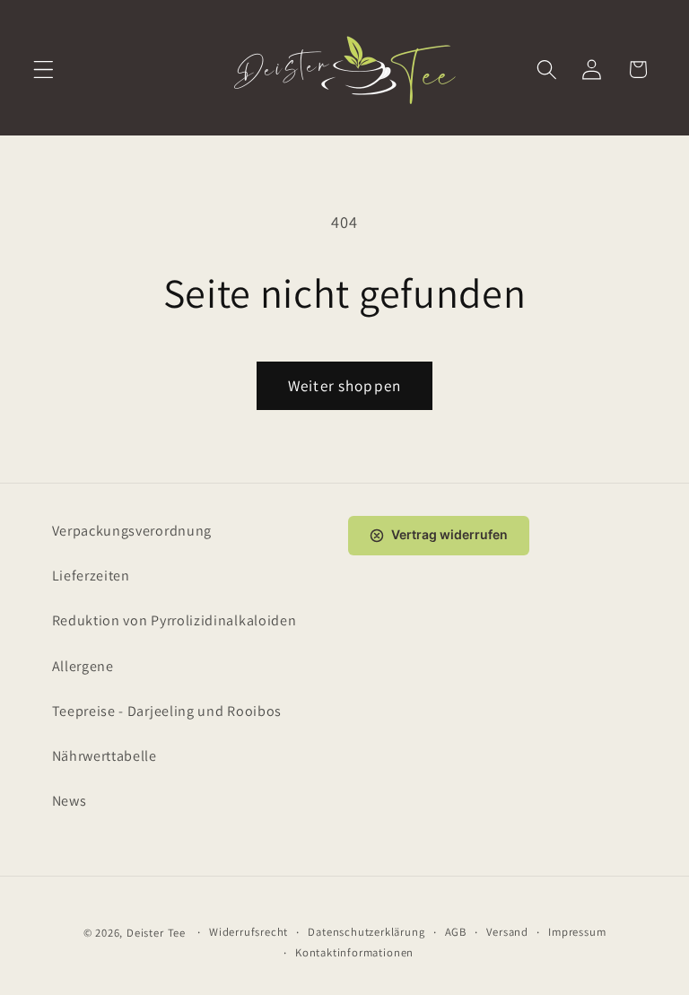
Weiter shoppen (344, 385)
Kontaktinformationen (354, 952)
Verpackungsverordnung (132, 530)
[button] (43, 69)
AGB (456, 931)
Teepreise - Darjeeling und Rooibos (167, 711)
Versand (507, 931)
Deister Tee (156, 932)
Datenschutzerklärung (366, 931)
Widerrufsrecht (248, 931)
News (69, 800)
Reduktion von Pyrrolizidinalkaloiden (174, 620)
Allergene (83, 666)
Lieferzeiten (91, 575)
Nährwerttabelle (104, 755)
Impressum (577, 931)
